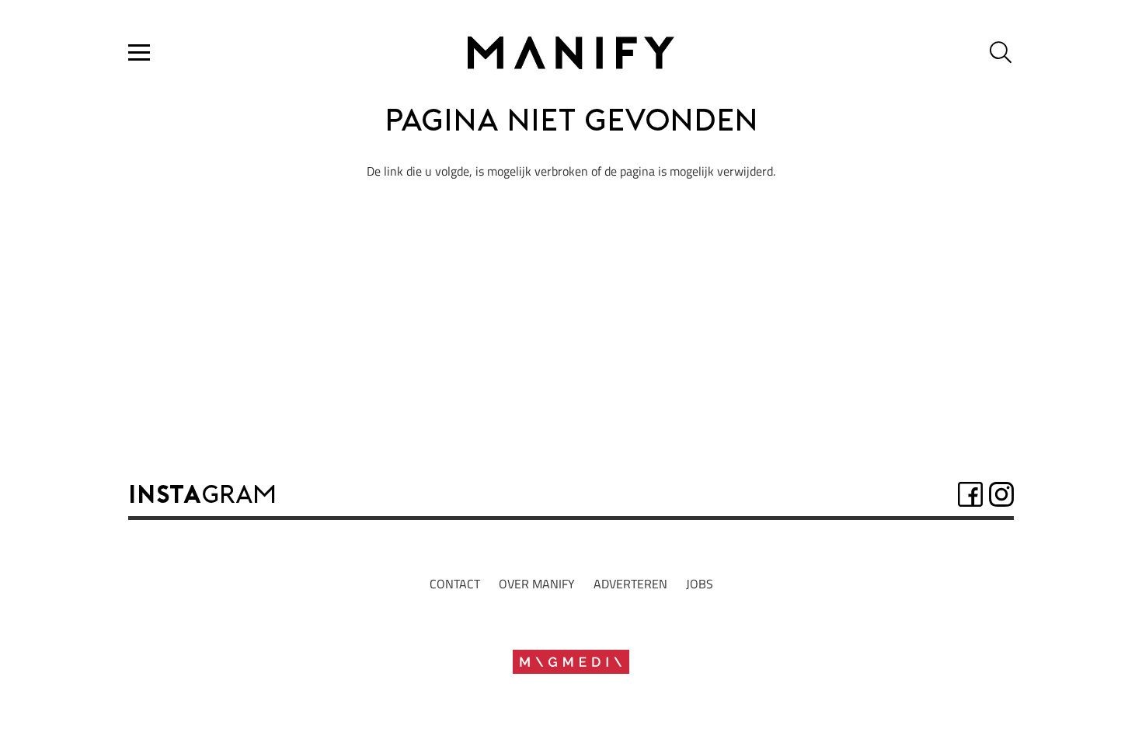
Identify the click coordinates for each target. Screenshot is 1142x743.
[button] (139, 53)
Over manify (537, 583)
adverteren (630, 583)
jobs (699, 583)
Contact (455, 583)
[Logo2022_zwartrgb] (571, 53)
